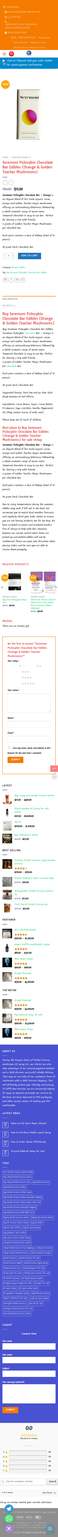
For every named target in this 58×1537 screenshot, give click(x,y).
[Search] (11, 54)
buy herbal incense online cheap (17, 1192)
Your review (13, 690)
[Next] (55, 594)
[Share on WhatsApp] (5, 280)
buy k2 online (37, 1223)
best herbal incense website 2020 (18, 1172)
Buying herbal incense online (15, 1217)
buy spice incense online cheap (16, 1238)
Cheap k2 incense (44, 1248)
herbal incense (9, 1258)
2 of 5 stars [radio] (29, 666)
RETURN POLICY (27, 37)
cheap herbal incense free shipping (18, 1248)
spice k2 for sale (35, 1303)
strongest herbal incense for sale (17, 1309)
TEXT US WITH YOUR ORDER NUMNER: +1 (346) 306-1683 (29, 1512)
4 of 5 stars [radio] (15, 677)
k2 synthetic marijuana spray (16, 1293)
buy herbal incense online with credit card (21, 1202)
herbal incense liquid (12, 1263)
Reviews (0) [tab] (8, 305)
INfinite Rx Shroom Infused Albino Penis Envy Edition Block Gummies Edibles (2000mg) (43, 604)
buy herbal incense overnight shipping (19, 1207)
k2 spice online (9, 1288)
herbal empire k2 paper (41, 1253)
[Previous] (2, 594)
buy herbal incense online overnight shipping (22, 1197)
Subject (5, 1368)
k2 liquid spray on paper (32, 1278)
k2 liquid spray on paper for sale (17, 1283)
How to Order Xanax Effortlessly (28, 1142)
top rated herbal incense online (16, 1313)
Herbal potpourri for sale (33, 1268)
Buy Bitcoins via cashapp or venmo (29, 47)
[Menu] (4, 54)
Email (11, 733)
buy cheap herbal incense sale (16, 1182)
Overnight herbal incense (14, 1303)
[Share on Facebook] (11, 280)
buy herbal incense (41, 1182)
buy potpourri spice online (14, 1233)
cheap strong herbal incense (15, 1253)
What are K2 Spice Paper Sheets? (28, 1123)
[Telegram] (9, 1508)
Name (11, 718)
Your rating (13, 661)
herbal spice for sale (12, 1273)
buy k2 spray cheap (31, 1228)
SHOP (13, 37)
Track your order (20, 42)
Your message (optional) (13, 1382)
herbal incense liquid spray (35, 1263)
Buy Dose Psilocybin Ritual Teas (14, 601)
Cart (43, 42)
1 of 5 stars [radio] (12, 666)
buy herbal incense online (14, 1187)
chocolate (12, 366)
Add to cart (29, 256)
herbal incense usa (11, 1268)
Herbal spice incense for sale (37, 1273)
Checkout (34, 42)
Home (5, 157)
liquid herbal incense (41, 1293)
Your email (7, 1355)
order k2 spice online (39, 1298)
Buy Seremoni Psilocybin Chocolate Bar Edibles (26, 272)
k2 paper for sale (41, 1283)
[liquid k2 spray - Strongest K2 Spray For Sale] (29, 54)
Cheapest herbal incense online (17, 1243)
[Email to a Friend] (22, 280)
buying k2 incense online (42, 1217)
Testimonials (44, 37)
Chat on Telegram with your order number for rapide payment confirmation (30, 63)
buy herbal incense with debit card (18, 1212)
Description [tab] (9, 299)
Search (52, 1482)
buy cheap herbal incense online (17, 1177)
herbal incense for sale (29, 1258)
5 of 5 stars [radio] (15, 683)
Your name (7, 1341)
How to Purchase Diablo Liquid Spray (31, 1132)
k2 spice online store (28, 1288)
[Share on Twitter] (17, 280)
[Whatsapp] (9, 1518)
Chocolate (30, 333)
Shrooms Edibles (21, 157)
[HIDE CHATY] (9, 1528)
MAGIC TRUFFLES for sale (15, 1298)
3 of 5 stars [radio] (15, 671)
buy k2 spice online (11, 1228)
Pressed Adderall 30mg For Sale (28, 1151)
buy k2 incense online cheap (15, 1223)
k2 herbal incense (11, 1278)
